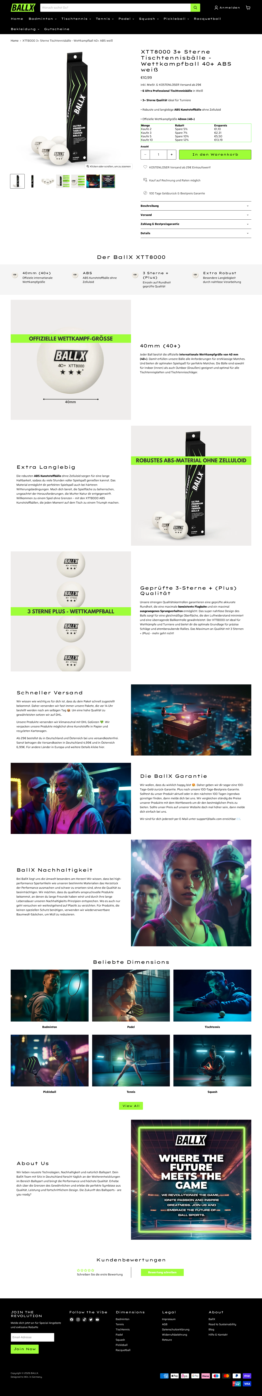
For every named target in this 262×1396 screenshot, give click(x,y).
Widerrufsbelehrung (174, 1335)
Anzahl (145, 146)
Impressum (169, 1319)
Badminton (42, 18)
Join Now (25, 1349)
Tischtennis (75, 18)
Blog (211, 1329)
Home (17, 18)
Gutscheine (57, 29)
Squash (148, 18)
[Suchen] (195, 8)
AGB (164, 1324)
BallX (212, 1319)
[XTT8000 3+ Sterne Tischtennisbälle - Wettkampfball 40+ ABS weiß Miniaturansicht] (17, 181)
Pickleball (175, 18)
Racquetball (207, 18)
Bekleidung (24, 29)
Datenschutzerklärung (175, 1329)
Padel (125, 18)
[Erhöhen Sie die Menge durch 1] (171, 154)
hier (101, 747)
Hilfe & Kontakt (218, 1335)
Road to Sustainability (222, 1324)
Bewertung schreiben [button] (162, 1272)
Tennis (104, 18)
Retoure (167, 1340)
